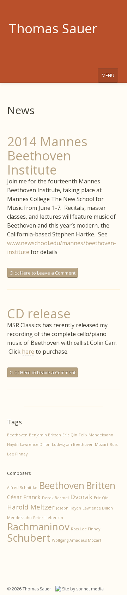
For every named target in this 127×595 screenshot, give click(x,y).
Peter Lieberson (48, 517)
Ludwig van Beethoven (72, 444)
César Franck (24, 497)
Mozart (101, 444)
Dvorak (81, 496)
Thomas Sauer (53, 28)
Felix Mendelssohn (96, 434)
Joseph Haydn (68, 508)
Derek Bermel (55, 497)
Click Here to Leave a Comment (42, 273)
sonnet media (90, 589)
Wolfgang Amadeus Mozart (76, 540)
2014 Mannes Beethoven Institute (47, 155)
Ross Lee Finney (85, 528)
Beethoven (17, 434)
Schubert (28, 538)
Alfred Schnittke (22, 487)
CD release (39, 313)
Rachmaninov (38, 526)
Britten (100, 485)
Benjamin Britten (45, 434)
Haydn (13, 444)
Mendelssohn (19, 517)
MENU (108, 75)
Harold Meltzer (31, 506)
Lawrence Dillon (35, 444)
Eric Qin (69, 434)
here (28, 351)
